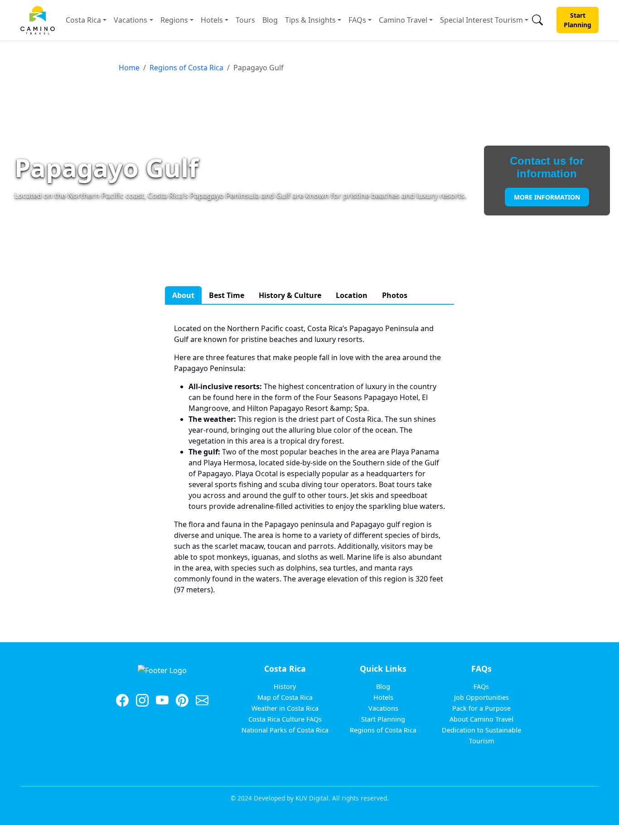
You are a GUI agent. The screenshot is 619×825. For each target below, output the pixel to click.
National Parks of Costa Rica (285, 730)
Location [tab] (352, 295)
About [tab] (183, 295)
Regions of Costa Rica (186, 68)
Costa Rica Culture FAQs (285, 719)
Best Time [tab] (226, 295)
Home (129, 68)
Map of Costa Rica (285, 697)
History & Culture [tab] (290, 295)
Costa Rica (83, 20)
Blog (270, 20)
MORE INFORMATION (547, 197)
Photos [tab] (394, 295)
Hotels (212, 20)
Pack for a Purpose (481, 708)
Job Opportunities (481, 697)
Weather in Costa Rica (285, 708)
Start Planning (577, 20)
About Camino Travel (481, 719)
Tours (245, 20)
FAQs (357, 20)
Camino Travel (403, 20)
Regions (174, 20)
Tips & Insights (310, 20)
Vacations (130, 20)
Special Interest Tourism (481, 20)
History (285, 686)
